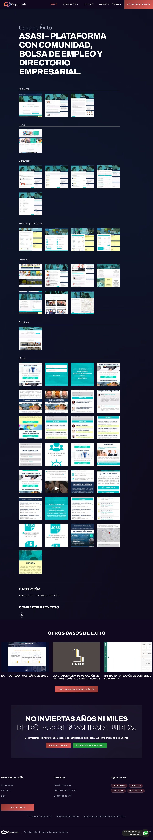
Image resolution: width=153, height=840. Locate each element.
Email (6, 645)
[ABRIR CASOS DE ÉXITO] (121, 4)
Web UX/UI (54, 595)
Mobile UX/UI (26, 595)
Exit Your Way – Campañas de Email (24, 675)
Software (41, 595)
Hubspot (16, 645)
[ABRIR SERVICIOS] (78, 4)
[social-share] (22, 615)
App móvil (60, 645)
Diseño (123, 645)
